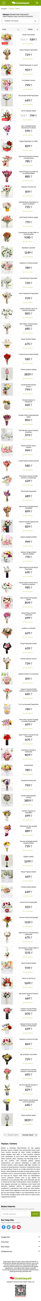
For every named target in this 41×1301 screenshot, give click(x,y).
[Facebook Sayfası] (4, 1227)
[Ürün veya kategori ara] (36, 3)
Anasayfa (4, 8)
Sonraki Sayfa (27, 1135)
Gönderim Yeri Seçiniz (11, 21)
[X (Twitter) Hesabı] (9, 1227)
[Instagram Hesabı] (14, 1227)
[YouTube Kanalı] (19, 1227)
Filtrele (30, 29)
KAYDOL (35, 1214)
